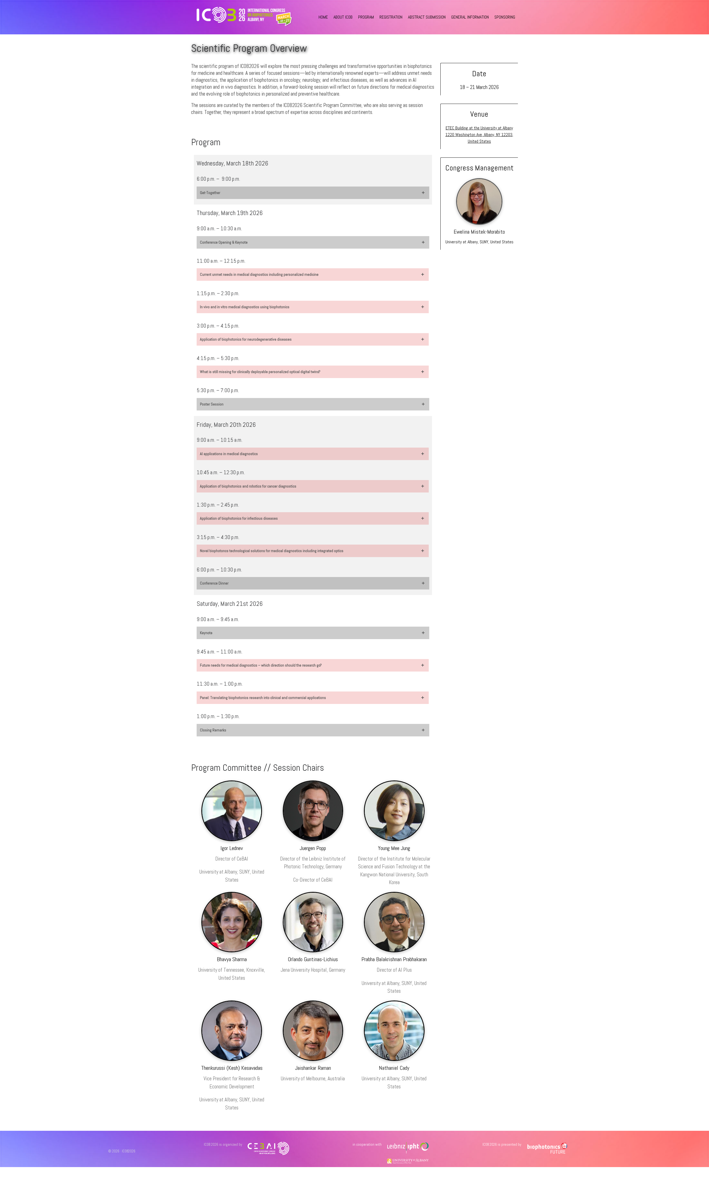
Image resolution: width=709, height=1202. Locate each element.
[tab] (313, 192)
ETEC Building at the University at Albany (479, 128)
